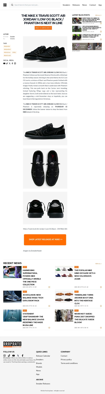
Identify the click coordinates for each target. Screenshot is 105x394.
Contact (92, 5)
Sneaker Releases (43, 383)
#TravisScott (7, 55)
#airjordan (7, 46)
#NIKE (14, 52)
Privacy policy (66, 359)
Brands (39, 363)
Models (39, 367)
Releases (76, 5)
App (100, 5)
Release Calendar (43, 356)
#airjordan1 (7, 49)
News (84, 5)
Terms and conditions (69, 363)
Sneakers (66, 5)
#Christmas (7, 52)
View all (97, 15)
